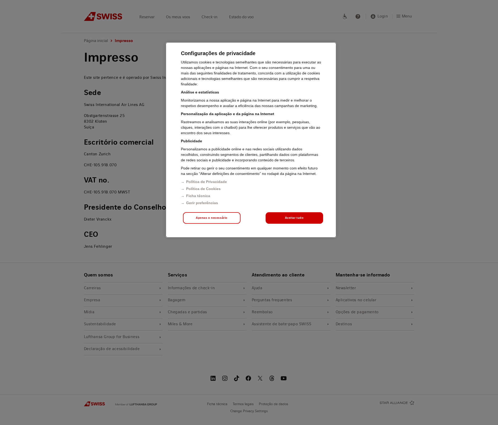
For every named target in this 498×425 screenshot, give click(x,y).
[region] (251, 140)
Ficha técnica (198, 196)
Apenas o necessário (211, 217)
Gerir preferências (202, 203)
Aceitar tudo (294, 217)
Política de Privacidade (206, 182)
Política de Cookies (203, 189)
